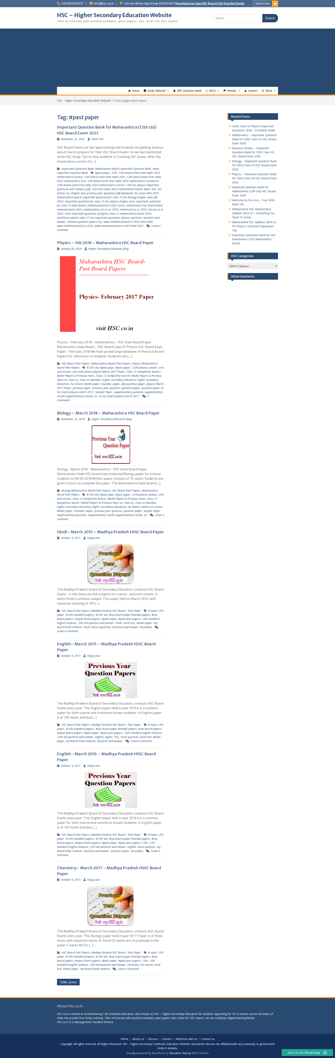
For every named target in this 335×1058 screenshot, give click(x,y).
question (136, 217)
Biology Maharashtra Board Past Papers (86, 490)
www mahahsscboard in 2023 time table (128, 222)
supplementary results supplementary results (115, 515)
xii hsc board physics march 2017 (119, 396)
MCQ (212, 90)
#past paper (102, 173)
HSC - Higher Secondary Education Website (84, 100)
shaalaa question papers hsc (84, 222)
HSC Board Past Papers (76, 363)
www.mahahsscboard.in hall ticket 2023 (119, 226)
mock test (129, 623)
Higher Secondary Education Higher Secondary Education (91, 507)
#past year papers (129, 619)
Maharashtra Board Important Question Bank (123, 169)
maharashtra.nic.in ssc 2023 (101, 209)
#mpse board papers (87, 619)
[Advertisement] (167, 57)
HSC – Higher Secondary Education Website (114, 15)
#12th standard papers (80, 615)
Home (136, 90)
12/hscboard (139, 367)
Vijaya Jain (93, 538)
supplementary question (128, 392)
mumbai (106, 384)
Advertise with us (186, 1039)
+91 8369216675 (72, 3)
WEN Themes (200, 1053)
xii (95, 396)
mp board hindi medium (80, 741)
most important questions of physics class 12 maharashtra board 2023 (108, 213)
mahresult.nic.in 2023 (133, 209)
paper (116, 384)
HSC (153, 189)
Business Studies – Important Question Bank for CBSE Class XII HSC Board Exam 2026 (253, 152)
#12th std (92, 367)
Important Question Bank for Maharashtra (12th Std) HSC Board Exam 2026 (254, 191)
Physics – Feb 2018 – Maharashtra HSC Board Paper (105, 242)
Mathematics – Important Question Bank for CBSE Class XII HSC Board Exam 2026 (254, 139)
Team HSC (98, 139)
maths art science (151, 507)
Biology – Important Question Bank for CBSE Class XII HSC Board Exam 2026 (254, 165)
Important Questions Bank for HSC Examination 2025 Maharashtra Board (254, 239)
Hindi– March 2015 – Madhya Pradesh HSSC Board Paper (110, 531)
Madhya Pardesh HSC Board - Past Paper (116, 611)
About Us (138, 1039)
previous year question (106, 388)
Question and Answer (125, 627)
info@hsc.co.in (104, 3)
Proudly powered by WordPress (146, 1053)
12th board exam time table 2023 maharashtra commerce (123, 181)
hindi (119, 623)
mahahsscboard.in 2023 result (106, 205)
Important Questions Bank (78, 169)
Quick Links (262, 3)
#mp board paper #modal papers (129, 615)
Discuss (153, 1039)
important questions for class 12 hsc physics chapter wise (99, 201)
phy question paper (133, 384)
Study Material (156, 90)
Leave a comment (67, 631)
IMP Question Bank (189, 90)
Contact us (208, 1039)
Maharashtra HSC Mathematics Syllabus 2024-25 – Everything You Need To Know (253, 213)
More (268, 90)
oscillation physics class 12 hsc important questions (88, 217)
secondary (146, 627)
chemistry (133, 965)
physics (125, 217)
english (99, 737)
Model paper (92, 384)
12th (114, 173)
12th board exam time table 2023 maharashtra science (90, 185)
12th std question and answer (96, 623)
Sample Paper (103, 392)
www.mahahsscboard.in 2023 (75, 226)
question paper (131, 388)
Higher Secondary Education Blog (108, 249)
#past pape (107, 367)
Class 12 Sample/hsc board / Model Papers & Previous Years (109, 498)
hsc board (77, 384)
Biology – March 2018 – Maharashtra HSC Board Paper (108, 413)
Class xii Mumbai (90, 380)
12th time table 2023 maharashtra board (117, 189)
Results (231, 90)
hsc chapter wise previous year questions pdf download (99, 193)
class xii (73, 380)
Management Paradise (88, 1022)
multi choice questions (97, 627)
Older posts (68, 982)
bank (147, 189)
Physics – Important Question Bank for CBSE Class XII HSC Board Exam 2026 (254, 178)
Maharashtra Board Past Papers (111, 363)
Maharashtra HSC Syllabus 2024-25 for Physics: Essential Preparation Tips (254, 226)
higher (109, 737)
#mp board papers (149, 729)
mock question (129, 737)
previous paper (82, 388)
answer (153, 367)
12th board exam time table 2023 (104, 177)
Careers (253, 90)
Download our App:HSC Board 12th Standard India (210, 3)
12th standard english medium (142, 733)
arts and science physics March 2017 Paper (99, 371)
